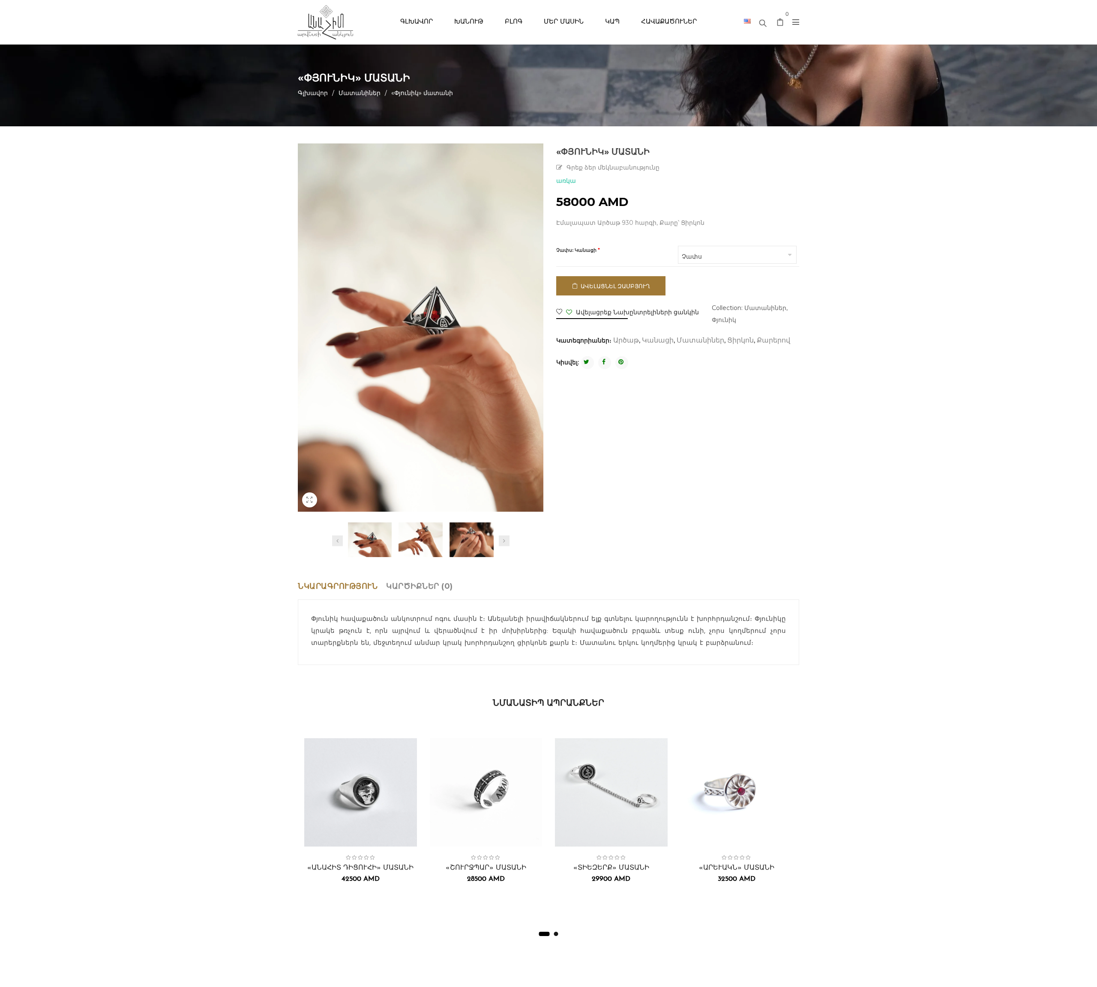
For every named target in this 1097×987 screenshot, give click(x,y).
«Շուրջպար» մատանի (486, 868)
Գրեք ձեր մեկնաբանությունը (612, 168)
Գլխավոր (313, 93)
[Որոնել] (762, 21)
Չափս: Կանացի (576, 250)
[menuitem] (416, 22)
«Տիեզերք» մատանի (611, 868)
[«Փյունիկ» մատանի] (370, 539)
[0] (780, 24)
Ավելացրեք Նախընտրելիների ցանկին (636, 312)
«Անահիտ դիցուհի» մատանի (360, 868)
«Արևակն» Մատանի (736, 868)
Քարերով (773, 340)
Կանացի (658, 340)
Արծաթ (626, 340)
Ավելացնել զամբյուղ (615, 286)
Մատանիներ (360, 93)
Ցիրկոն (740, 340)
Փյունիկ (724, 320)
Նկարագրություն (338, 586)
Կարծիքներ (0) (419, 586)
